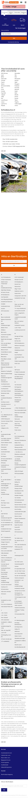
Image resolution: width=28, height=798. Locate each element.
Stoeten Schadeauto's (20, 518)
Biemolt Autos (4, 354)
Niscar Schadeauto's (20, 374)
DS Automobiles (5, 86)
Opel (16, 82)
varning (6, 795)
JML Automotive (5, 619)
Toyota (17, 102)
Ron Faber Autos (5, 503)
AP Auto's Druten (5, 292)
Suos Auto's (17, 529)
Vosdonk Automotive (20, 607)
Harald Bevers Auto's (6, 352)
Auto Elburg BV (5, 487)
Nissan (16, 80)
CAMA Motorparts (5, 419)
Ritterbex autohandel (20, 454)
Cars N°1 (3, 425)
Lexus (2, 102)
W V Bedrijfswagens (20, 620)
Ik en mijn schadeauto (6, 604)
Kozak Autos (18, 293)
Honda (3, 91)
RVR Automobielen (19, 473)
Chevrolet (3, 78)
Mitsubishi (17, 78)
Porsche (17, 87)
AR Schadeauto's (5, 294)
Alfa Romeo (4, 73)
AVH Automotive (5, 311)
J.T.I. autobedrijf (5, 641)
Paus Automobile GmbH (20, 410)
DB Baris (3, 330)
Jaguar (3, 94)
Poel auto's (17, 419)
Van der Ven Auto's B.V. (20, 575)
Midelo (16, 352)
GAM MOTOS (4, 513)
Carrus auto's (4, 423)
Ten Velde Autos (18, 538)
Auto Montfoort (18, 354)
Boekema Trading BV (6, 371)
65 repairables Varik (20, 568)
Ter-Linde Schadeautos (20, 544)
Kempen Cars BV (19, 279)
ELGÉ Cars (3, 490)
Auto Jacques (4, 617)
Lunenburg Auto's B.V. (20, 330)
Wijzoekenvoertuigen (20, 638)
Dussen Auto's (4, 473)
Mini (16, 77)
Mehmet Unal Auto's (19, 345)
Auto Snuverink (18, 514)
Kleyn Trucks (18, 288)
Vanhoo (16, 566)
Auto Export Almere (6, 391)
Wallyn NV (17, 629)
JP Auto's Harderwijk (6, 639)
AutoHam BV (4, 544)
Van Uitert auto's (19, 561)
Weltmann (17, 631)
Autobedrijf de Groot (6, 529)
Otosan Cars (18, 397)
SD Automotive (18, 502)
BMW (2, 77)
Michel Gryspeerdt (5, 531)
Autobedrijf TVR (18, 549)
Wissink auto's (18, 644)
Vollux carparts (18, 605)
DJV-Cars (3, 454)
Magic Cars (17, 338)
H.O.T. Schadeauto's (6, 537)
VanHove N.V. (4, 587)
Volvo (16, 105)
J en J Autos (4, 615)
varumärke (5, 30)
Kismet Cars (18, 284)
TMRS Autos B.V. (19, 547)
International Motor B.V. (7, 606)
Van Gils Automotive (6, 520)
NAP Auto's (17, 369)
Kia (2, 98)
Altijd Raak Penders (6, 290)
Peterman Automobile (20, 412)
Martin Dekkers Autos (6, 442)
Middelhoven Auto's (19, 350)
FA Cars (3, 500)
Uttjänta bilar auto (5, 755)
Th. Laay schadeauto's (20, 308)
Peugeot (17, 84)
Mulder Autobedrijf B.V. (20, 361)
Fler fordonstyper (20, 28)
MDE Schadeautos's (19, 343)
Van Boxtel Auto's (5, 384)
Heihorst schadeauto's (6, 557)
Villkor (2, 795)
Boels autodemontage (6, 373)
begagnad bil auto (5, 760)
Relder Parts (18, 442)
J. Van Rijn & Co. (19, 452)
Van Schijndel (18, 493)
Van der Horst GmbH (6, 584)
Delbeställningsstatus (6, 767)
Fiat (2, 87)
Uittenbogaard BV (19, 555)
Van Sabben (18, 479)
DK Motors (3, 456)
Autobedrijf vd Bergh (6, 347)
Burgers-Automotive (6, 408)
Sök (14, 38)
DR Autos (3, 463)
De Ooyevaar (18, 387)
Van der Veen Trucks (20, 571)
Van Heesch (4, 555)
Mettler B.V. (17, 348)
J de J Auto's (4, 613)
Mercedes (17, 73)
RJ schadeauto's (19, 456)
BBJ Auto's (3, 332)
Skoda (16, 94)
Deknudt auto (4, 445)
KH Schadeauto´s (19, 282)
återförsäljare (14, 2)
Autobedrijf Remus (19, 445)
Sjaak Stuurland (19, 525)
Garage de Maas (19, 336)
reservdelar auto (5, 757)
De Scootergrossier (19, 500)
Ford (2, 89)
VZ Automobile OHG (19, 614)
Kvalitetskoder (4, 765)
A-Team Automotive (6, 279)
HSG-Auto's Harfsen (6, 591)
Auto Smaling (18, 509)
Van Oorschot (18, 384)
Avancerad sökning (13, 42)
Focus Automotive (5, 507)
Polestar (17, 86)
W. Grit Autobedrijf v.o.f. (7, 522)
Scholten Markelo (19, 495)
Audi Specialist (4, 297)
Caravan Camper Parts (7, 421)
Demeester (4, 447)
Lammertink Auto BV (20, 310)
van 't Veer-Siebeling (20, 573)
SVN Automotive (19, 532)
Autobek (3, 304)
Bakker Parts (4, 327)
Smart (16, 96)
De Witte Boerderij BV (20, 647)
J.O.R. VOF (3, 632)
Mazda (3, 105)
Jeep (2, 96)
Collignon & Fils (4, 428)
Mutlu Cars (17, 363)
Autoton (3, 308)
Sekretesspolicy (11, 795)
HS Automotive (4, 589)
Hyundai (3, 93)
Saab (16, 91)
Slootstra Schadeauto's (20, 507)
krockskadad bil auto (6, 753)
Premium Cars (18, 421)
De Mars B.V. (18, 341)
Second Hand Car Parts (20, 504)
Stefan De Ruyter (19, 471)
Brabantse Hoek (5, 393)
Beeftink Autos (4, 337)
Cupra (2, 82)
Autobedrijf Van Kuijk (20, 298)
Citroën (3, 80)
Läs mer (3, 151)
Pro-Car (16, 427)
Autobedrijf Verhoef (19, 588)
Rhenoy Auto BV (18, 447)
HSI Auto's (3, 594)
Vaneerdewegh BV (19, 564)
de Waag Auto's (18, 626)
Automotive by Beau (6, 334)
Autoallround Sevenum (6, 301)
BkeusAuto (3, 356)
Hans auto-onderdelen (6, 550)
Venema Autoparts (19, 578)
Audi (2, 75)
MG (15, 75)
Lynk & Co (4, 103)
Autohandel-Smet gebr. (20, 511)
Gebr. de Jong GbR (5, 630)
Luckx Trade (18, 327)
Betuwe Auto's (4, 349)
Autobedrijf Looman (19, 325)
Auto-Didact (4, 449)
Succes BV (17, 527)
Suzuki (16, 98)
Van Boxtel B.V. (5, 388)
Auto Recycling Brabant (7, 299)
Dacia (2, 84)
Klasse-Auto (17, 286)
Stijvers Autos (18, 516)
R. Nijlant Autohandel (20, 372)
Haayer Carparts (5, 542)
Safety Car (17, 482)
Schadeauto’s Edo (19, 490)
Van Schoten (18, 497)
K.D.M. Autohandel (19, 277)
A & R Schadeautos (6, 277)
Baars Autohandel (5, 317)
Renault (17, 89)
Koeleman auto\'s (19, 291)
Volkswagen (18, 103)
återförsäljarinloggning (7, 774)
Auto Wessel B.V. (19, 633)
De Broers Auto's (5, 402)
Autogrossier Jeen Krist (20, 295)
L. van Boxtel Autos (6, 386)
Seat (16, 93)
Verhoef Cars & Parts (20, 590)
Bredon (3, 395)
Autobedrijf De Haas (6, 539)
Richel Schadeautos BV (20, 449)
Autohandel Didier (5, 451)
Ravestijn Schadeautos (20, 440)
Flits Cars (3, 505)
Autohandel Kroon (5, 306)
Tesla (16, 100)
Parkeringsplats (5, 762)
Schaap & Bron (18, 488)
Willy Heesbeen (5, 553)
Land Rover (4, 100)
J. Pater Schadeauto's (20, 408)
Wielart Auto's (18, 636)
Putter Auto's (18, 430)
